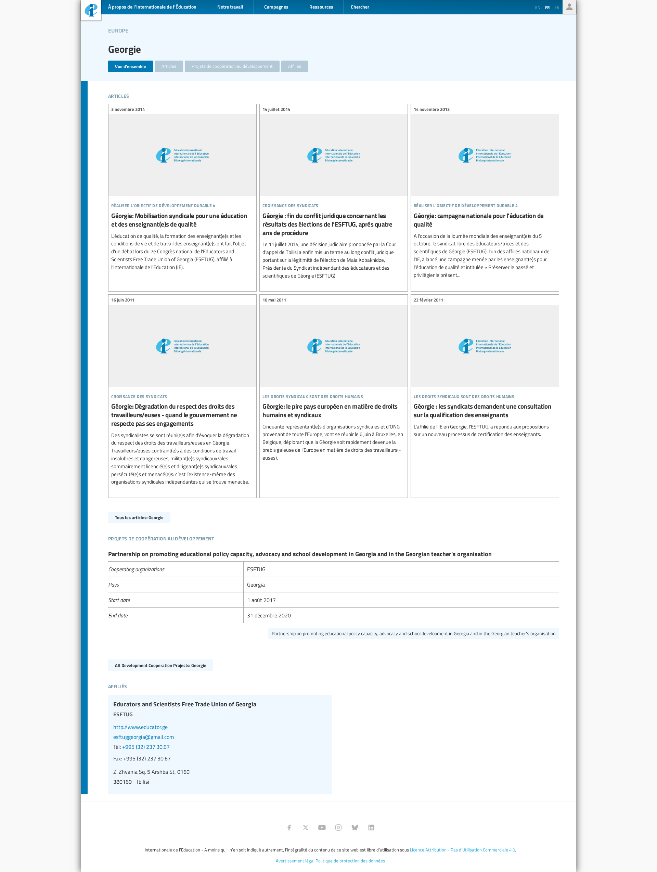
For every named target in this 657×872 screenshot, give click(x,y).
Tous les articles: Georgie (139, 517)
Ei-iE (91, 11)
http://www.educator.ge (140, 727)
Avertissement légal (295, 861)
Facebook (289, 827)
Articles (169, 66)
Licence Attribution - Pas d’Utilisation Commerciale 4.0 (462, 850)
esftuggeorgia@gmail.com (143, 737)
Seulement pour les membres (569, 7)
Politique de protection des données (350, 861)
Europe (118, 29)
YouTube (322, 827)
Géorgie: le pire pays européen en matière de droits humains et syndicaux (334, 380)
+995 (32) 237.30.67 (146, 747)
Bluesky (355, 827)
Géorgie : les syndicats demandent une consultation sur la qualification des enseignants (485, 368)
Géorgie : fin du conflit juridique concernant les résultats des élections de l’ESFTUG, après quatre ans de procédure (334, 193)
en (537, 7)
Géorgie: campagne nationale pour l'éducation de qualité (485, 193)
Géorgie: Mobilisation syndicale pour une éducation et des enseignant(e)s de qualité (182, 189)
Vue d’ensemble (130, 66)
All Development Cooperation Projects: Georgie (160, 665)
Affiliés (294, 66)
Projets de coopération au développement (232, 66)
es (556, 7)
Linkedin (371, 827)
